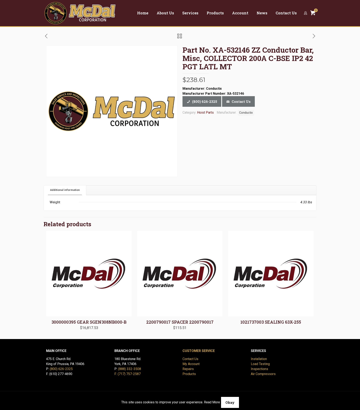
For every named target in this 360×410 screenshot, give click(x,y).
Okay (230, 402)
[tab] (65, 190)
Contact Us (190, 359)
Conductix (246, 112)
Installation (259, 359)
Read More (212, 402)
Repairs (188, 369)
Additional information (65, 189)
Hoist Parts (205, 112)
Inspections (259, 369)
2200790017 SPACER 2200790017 (180, 322)
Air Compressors (263, 374)
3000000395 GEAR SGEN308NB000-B (88, 322)
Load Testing (260, 364)
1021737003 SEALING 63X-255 (270, 322)
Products (189, 374)
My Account (191, 364)
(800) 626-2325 (61, 369)
